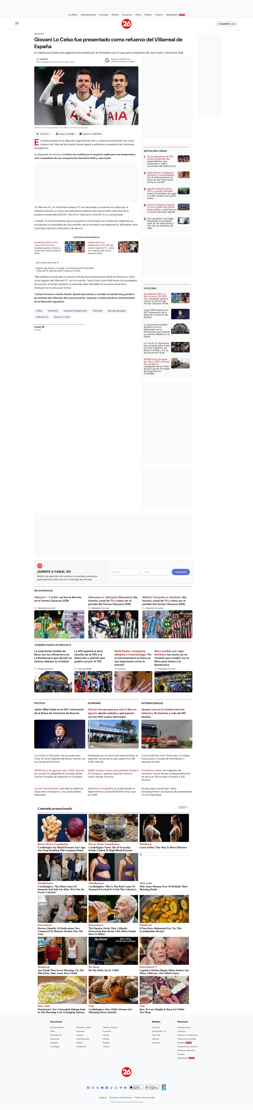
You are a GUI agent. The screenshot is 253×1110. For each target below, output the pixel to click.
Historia (106, 1035)
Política (39, 703)
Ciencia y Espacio (110, 1027)
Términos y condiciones (187, 1035)
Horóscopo (54, 1039)
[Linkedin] (106, 1087)
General (79, 1035)
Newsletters (185, 1058)
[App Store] (136, 1087)
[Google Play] (152, 1087)
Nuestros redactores (186, 1050)
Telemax (155, 1039)
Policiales (54, 1042)
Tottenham (53, 310)
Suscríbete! (180, 572)
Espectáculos (56, 1035)
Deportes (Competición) (75, 310)
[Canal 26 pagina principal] (127, 28)
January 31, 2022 (72, 270)
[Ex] (97, 1087)
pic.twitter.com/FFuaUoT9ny (80, 268)
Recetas (106, 1042)
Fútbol (39, 310)
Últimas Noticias (57, 1027)
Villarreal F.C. (42, 317)
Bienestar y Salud (83, 1027)
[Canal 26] (126, 1072)
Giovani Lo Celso (62, 317)
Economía (94, 703)
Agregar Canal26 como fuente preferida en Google (122, 60)
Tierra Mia (156, 1035)
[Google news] (125, 1087)
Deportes (39, 34)
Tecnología (54, 1046)
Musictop (156, 1042)
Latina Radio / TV (159, 1031)
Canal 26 (43, 59)
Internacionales (152, 703)
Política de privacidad (186, 1039)
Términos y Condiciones (120, 1097)
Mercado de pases (117, 310)
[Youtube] (102, 1087)
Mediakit (184, 1042)
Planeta (106, 1039)
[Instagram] (93, 1087)
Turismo (106, 1046)
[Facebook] (88, 1087)
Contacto (181, 1031)
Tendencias (81, 1046)
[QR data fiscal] (164, 1089)
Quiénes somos (184, 1027)
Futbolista (97, 310)
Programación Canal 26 (187, 1046)
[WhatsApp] (116, 1087)
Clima (52, 1031)
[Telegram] (120, 1087)
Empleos (181, 1054)
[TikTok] (111, 1087)
